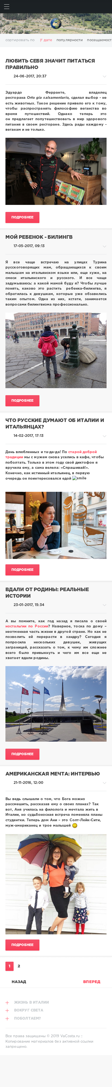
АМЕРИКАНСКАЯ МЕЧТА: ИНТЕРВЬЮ (52, 774)
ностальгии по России (26, 626)
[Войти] (105, 6)
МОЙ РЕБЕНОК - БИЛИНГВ (39, 237)
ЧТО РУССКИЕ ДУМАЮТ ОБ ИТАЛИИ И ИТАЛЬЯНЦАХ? (54, 424)
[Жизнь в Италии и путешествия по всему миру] (56, 23)
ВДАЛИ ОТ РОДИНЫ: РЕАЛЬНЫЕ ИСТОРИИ (47, 593)
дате (48, 40)
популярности (70, 40)
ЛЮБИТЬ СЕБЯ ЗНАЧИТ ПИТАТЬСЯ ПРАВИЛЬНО (50, 64)
